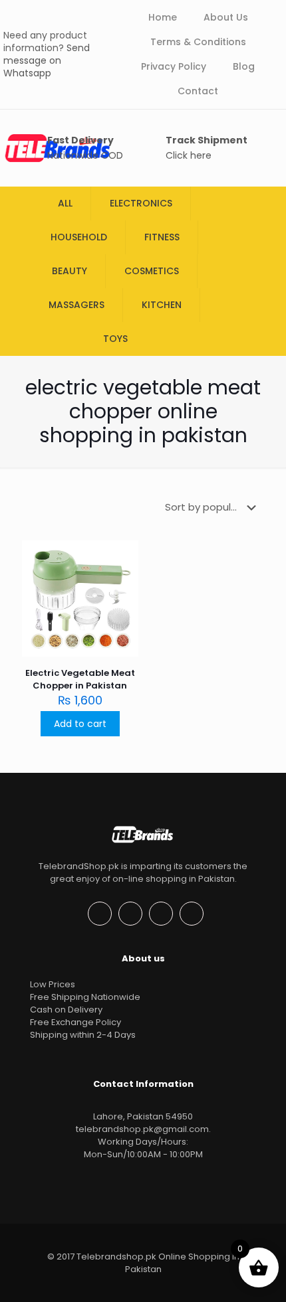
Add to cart (80, 723)
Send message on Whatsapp (46, 60)
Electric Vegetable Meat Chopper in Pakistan (80, 679)
